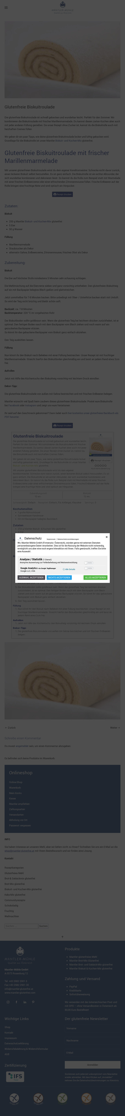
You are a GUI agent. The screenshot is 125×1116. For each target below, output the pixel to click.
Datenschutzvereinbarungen (68, 539)
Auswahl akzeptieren (31, 577)
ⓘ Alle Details (69, 569)
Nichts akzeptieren (59, 577)
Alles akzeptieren (95, 577)
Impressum (51, 539)
